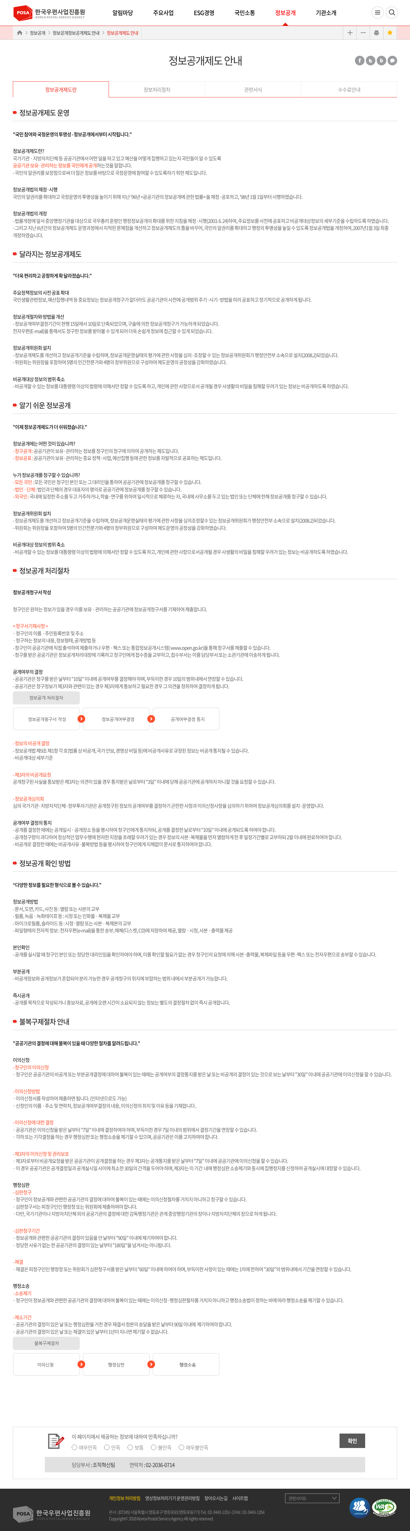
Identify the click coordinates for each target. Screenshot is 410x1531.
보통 (139, 1447)
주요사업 (163, 12)
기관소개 (326, 12)
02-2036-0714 (160, 1465)
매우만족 (88, 1447)
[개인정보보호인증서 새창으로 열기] (359, 1507)
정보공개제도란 (61, 89)
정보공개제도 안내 (122, 32)
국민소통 (244, 12)
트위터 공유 (370, 60)
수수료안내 (349, 89)
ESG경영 (204, 12)
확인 (352, 1440)
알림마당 (122, 12)
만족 (115, 1447)
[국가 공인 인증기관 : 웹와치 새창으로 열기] (384, 1507)
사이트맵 (240, 1498)
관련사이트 (297, 1498)
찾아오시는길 (215, 1498)
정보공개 (285, 12)
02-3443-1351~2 (221, 1512)
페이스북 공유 (360, 60)
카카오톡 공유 (392, 60)
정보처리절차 (157, 89)
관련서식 (253, 89)
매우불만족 (197, 1447)
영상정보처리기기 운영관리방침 (172, 1498)
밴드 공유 (381, 60)
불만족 (164, 1447)
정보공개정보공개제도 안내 (76, 32)
